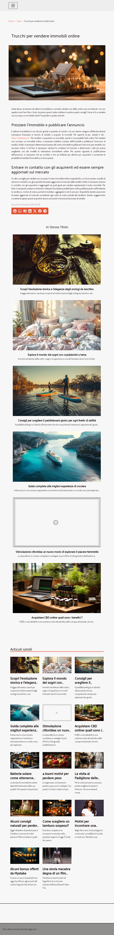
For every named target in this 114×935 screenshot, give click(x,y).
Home (11, 21)
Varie (19, 21)
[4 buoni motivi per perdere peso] (57, 760)
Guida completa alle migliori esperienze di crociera (57, 486)
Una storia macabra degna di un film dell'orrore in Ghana (57, 873)
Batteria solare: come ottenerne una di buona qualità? (22, 779)
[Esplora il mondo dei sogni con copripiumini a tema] (57, 325)
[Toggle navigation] (13, 5)
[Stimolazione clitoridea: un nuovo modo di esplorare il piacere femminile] (57, 522)
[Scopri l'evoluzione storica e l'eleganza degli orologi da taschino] (57, 259)
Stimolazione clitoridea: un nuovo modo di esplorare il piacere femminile (57, 551)
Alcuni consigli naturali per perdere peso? (24, 825)
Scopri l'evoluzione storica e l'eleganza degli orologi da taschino (57, 289)
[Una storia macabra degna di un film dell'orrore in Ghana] (57, 855)
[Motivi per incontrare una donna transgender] (89, 807)
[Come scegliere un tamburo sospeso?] (57, 807)
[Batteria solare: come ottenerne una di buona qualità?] (24, 760)
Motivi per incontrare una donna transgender (88, 825)
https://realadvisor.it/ (20, 138)
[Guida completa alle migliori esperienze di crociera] (57, 457)
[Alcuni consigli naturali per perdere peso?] (24, 807)
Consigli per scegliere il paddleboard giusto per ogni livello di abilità (57, 420)
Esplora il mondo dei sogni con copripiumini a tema (57, 354)
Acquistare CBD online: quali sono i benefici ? (57, 617)
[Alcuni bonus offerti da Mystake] (24, 855)
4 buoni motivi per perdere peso (56, 775)
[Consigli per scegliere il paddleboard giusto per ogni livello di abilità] (57, 391)
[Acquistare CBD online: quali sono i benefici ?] (57, 588)
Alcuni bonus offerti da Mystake (24, 871)
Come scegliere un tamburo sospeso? (56, 823)
